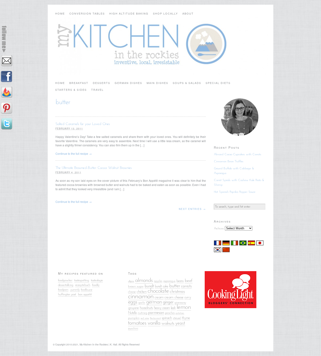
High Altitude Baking (129, 13)
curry (187, 297)
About (188, 13)
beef (188, 281)
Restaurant (155, 318)
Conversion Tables (87, 13)
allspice (131, 281)
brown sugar (136, 286)
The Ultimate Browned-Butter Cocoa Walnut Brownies (93, 168)
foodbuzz (86, 290)
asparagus (169, 281)
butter (174, 286)
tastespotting (81, 280)
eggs (132, 302)
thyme (186, 318)
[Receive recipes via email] (6, 61)
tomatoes (137, 323)
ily (98, 285)
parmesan (156, 313)
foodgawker (65, 280)
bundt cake (161, 286)
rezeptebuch (82, 285)
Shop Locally (165, 13)
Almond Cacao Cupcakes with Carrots (237, 154)
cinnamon (141, 296)
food (94, 285)
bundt (149, 286)
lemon (184, 307)
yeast (180, 323)
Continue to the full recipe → (73, 153)
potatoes (180, 313)
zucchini (133, 328)
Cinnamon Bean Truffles (228, 161)
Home (60, 13)
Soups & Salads (187, 83)
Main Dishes (157, 83)
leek (173, 308)
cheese (132, 291)
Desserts (101, 83)
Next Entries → (192, 209)
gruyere (133, 308)
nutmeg (142, 312)
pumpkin (134, 318)
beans (180, 281)
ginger (168, 302)
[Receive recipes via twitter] (6, 124)
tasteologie (97, 280)
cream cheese (174, 297)
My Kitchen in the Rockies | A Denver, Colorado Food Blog (160, 46)
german (154, 302)
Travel (97, 89)
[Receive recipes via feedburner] (6, 93)
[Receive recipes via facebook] (6, 77)
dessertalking (65, 285)
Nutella (132, 313)
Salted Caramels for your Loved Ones (82, 124)
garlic (141, 302)
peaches (170, 312)
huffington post (67, 294)
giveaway (180, 302)
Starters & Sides (71, 89)
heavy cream (162, 308)
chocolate (158, 291)
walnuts (167, 323)
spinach (167, 318)
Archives (219, 228)
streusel (177, 318)
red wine (145, 318)
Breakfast (78, 83)
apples (158, 281)
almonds (144, 280)
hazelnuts (146, 308)
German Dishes (128, 83)
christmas (177, 291)
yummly (75, 290)
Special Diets (218, 83)
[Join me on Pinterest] (6, 108)
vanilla (154, 323)
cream (159, 297)
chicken (142, 292)
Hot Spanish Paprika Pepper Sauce (234, 192)
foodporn (63, 290)
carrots (186, 286)
